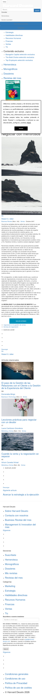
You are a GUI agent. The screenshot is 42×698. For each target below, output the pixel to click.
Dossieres (9, 73)
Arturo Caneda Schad (9, 462)
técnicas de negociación (11, 327)
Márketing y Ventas (7, 431)
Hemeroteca (5, 16)
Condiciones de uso (15, 678)
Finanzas (9, 41)
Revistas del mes (12, 78)
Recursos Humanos (13, 38)
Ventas (8, 44)
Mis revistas (11, 573)
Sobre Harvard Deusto (16, 511)
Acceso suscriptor (6, 20)
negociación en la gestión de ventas (15, 325)
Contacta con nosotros (16, 515)
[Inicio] (21, 5)
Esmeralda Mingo (8, 394)
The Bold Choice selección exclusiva (20, 57)
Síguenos (6, 530)
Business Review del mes (18, 519)
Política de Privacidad (16, 683)
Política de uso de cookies (18, 687)
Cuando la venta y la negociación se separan (20, 455)
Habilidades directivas (14, 35)
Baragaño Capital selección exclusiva (20, 54)
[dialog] (21, 116)
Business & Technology (8, 397)
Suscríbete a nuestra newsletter (13, 616)
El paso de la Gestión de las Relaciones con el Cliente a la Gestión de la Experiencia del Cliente (21, 385)
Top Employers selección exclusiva (19, 60)
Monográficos (10, 69)
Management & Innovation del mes (20, 526)
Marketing (10, 586)
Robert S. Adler (7, 218)
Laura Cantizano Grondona (12, 428)
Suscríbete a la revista (21, 24)
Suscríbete (10, 555)
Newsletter (21, 28)
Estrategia (9, 32)
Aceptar (21, 128)
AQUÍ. (29, 122)
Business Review (6, 221)
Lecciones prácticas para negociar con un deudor (19, 421)
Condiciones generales (16, 674)
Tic (7, 47)
